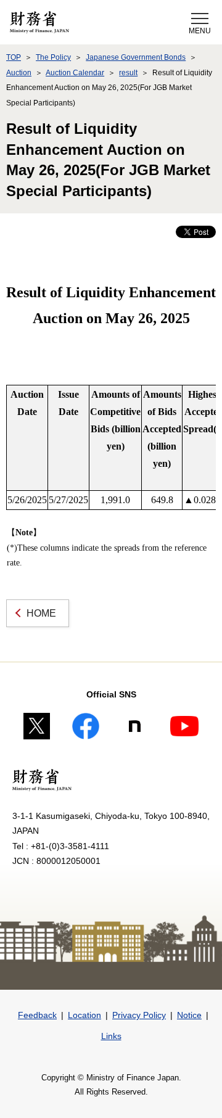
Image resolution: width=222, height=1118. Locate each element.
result (128, 72)
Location (84, 1015)
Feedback (37, 1015)
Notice (189, 1015)
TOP (13, 57)
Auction (18, 72)
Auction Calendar (75, 72)
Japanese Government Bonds (136, 57)
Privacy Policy (139, 1015)
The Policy (53, 57)
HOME (41, 613)
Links (111, 1036)
